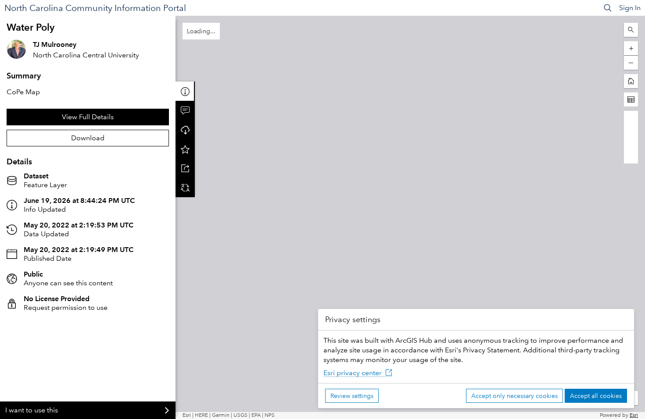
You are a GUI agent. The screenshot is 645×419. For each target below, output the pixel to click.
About (185, 91)
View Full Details (88, 117)
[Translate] (185, 187)
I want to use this (31, 410)
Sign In (630, 8)
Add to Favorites (185, 149)
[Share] (185, 168)
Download (87, 138)
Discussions (185, 110)
